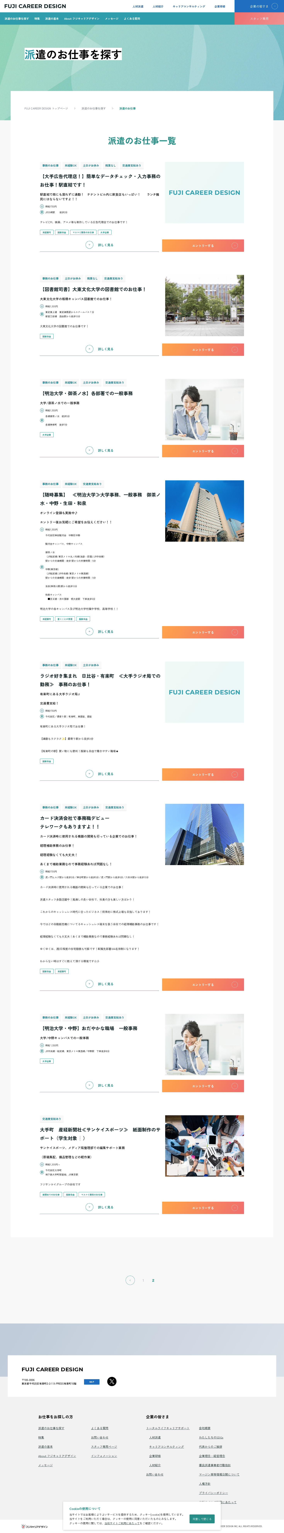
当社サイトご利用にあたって (122, 1523)
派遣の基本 (52, 18)
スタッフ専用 (259, 18)
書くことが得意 (65, 618)
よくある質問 (132, 18)
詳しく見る (105, 244)
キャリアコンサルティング (189, 6)
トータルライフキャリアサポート (168, 1428)
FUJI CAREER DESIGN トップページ (46, 108)
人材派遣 (138, 6)
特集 (37, 18)
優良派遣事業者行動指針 (215, 1465)
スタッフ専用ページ (104, 1447)
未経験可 (47, 232)
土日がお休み (91, 165)
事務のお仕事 (50, 165)
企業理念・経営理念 (212, 1456)
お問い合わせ (99, 1437)
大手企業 (104, 232)
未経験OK (71, 165)
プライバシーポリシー (213, 1493)
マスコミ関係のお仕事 (83, 232)
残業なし (110, 165)
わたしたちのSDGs (211, 1437)
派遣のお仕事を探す (17, 18)
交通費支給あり (131, 165)
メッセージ (111, 18)
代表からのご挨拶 (210, 1447)
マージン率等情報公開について (219, 1474)
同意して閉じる (202, 1519)
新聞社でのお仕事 (51, 1194)
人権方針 (205, 1484)
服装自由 (62, 232)
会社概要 (205, 1428)
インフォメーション (104, 1456)
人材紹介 (158, 6)
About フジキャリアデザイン (81, 18)
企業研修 (219, 6)
